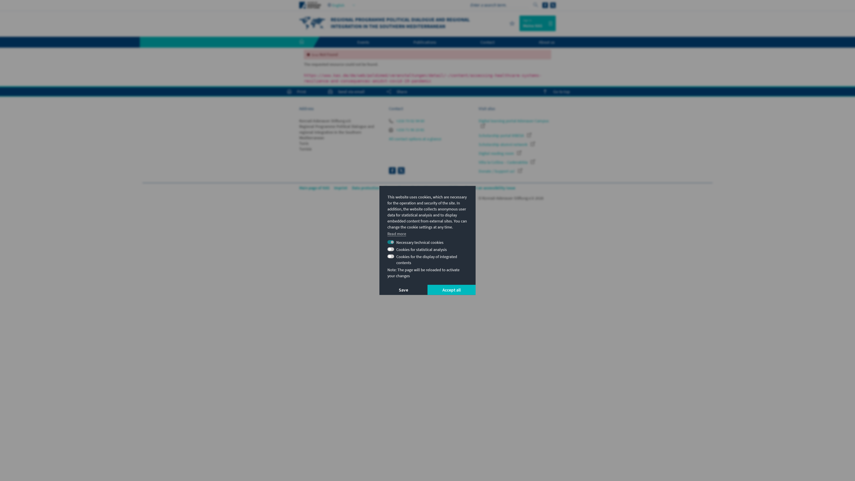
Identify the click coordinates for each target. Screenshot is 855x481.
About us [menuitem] (547, 42)
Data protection (366, 187)
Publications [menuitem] (424, 42)
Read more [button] (396, 233)
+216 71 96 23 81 (409, 129)
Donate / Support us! (497, 171)
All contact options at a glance (415, 138)
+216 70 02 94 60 (409, 120)
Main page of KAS (314, 187)
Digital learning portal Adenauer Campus (514, 120)
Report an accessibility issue (490, 187)
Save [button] (403, 290)
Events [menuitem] (363, 42)
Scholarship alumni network (503, 144)
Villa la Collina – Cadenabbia (504, 162)
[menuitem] (306, 42)
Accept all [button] (451, 290)
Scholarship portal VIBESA (502, 135)
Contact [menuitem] (487, 42)
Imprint (340, 187)
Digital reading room (497, 153)
